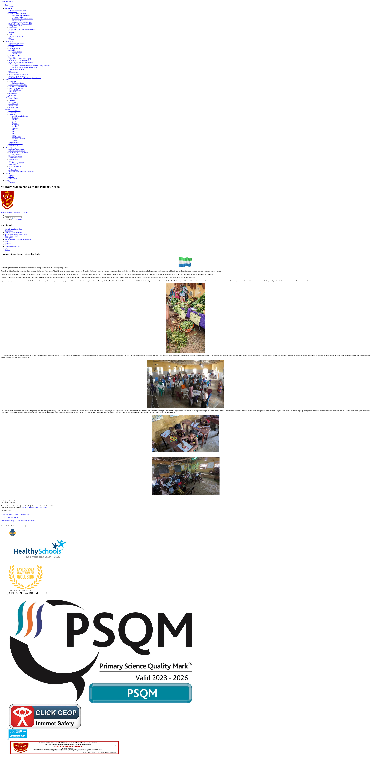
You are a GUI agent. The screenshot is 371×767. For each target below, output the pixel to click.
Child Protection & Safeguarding (19, 152)
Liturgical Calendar (14, 55)
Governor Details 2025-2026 (17, 13)
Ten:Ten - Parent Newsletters (17, 76)
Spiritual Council (14, 107)
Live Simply (12, 57)
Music (14, 131)
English (14, 119)
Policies (11, 168)
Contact (7, 180)
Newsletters (12, 92)
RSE (10, 71)
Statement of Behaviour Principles (22, 22)
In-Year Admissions (18, 83)
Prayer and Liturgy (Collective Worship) (21, 62)
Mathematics (16, 130)
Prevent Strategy (17, 154)
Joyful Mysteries (17, 52)
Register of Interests (18, 20)
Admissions (12, 81)
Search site (4, 526)
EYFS (14, 121)
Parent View (12, 164)
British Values (13, 12)
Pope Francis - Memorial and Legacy (20, 59)
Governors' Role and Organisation (22, 19)
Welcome (11, 6)
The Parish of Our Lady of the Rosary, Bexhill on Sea (25, 78)
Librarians (12, 100)
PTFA (10, 34)
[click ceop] (45, 728)
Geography (15, 125)
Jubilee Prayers (17, 53)
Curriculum (12, 114)
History (14, 126)
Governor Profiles (17, 17)
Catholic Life (9, 41)
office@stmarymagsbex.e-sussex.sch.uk (15, 514)
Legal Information (12, 517)
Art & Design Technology (20, 116)
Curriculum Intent (14, 142)
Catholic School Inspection (17, 151)
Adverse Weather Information (18, 85)
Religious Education (15, 64)
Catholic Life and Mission (16, 43)
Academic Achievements (16, 149)
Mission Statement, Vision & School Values (22, 29)
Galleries (11, 177)
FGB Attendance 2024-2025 (21, 15)
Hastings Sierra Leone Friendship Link (20, 24)
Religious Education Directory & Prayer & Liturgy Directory (30, 65)
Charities (11, 46)
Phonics (14, 135)
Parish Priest (12, 31)
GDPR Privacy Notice (15, 158)
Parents (7, 79)
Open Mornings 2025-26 (16, 163)
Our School (8, 8)
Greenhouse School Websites (25, 521)
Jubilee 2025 (12, 50)
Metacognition (13, 27)
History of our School (15, 26)
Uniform (11, 39)
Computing (15, 118)
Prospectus (12, 32)
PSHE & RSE (16, 137)
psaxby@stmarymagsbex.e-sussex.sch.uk (34, 507)
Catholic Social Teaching (16, 45)
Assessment (12, 112)
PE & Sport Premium (15, 166)
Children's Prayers (14, 48)
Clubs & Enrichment (15, 90)
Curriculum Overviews (16, 144)
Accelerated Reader (14, 111)
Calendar (7, 173)
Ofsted (11, 161)
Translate (19, 219)
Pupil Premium (13, 170)
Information (8, 147)
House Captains (13, 98)
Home (6, 5)
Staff (10, 38)
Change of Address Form (16, 88)
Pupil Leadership (10, 97)
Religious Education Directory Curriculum (25, 67)
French (14, 123)
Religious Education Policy (17, 69)
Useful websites (13, 145)
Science (14, 140)
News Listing (13, 178)
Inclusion (15, 128)
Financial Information (15, 156)
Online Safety (13, 93)
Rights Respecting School (16, 36)
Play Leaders (12, 102)
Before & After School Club (17, 10)
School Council (13, 104)
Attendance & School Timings (18, 86)
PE (13, 133)
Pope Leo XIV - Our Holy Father (19, 60)
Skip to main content (7, 1)
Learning (7, 109)
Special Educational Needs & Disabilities (21, 171)
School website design (7, 521)
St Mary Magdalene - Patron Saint (19, 74)
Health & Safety (13, 159)
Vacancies (12, 182)
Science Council (13, 105)
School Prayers (13, 72)
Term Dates (12, 95)
